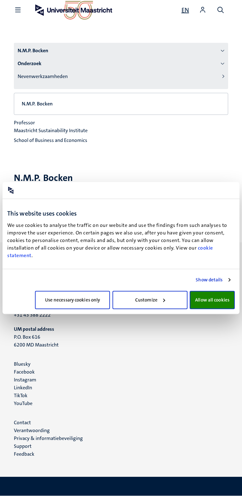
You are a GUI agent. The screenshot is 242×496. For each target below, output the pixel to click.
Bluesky (22, 364)
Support (23, 446)
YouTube (23, 403)
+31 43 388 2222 (32, 315)
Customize (146, 300)
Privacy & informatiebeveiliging (48, 438)
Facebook (24, 372)
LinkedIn (23, 387)
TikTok (20, 395)
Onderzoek (29, 63)
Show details (209, 280)
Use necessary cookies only (72, 300)
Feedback (24, 454)
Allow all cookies (212, 300)
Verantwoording (32, 430)
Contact (22, 422)
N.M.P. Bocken (33, 50)
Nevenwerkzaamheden (43, 76)
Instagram (25, 379)
